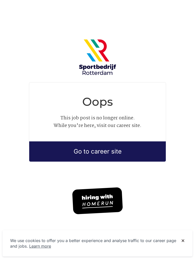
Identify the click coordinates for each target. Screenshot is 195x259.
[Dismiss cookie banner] (183, 241)
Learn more (40, 246)
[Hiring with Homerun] (97, 201)
